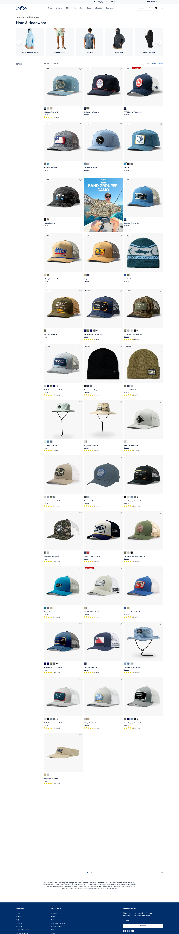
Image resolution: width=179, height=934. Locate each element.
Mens (50, 8)
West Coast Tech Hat (131, 445)
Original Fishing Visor (51, 778)
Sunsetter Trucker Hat (131, 223)
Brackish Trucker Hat (51, 334)
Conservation (110, 8)
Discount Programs (22, 930)
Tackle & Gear (78, 8)
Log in (160, 2)
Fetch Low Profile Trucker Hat (134, 612)
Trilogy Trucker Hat (90, 723)
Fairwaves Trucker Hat (51, 112)
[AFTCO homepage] (21, 8)
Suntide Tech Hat (49, 223)
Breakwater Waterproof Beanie (94, 390)
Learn (89, 8)
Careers (53, 930)
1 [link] (87, 872)
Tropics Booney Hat (50, 445)
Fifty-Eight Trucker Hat (51, 279)
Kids (67, 8)
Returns (18, 917)
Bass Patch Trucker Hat (52, 556)
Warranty (19, 926)
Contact (18, 913)
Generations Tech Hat (91, 167)
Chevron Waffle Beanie (131, 390)
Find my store (152, 2)
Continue (143, 926)
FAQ (17, 920)
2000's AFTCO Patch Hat (92, 556)
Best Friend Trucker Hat (52, 501)
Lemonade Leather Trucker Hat (134, 556)
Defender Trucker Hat (51, 167)
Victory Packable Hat (91, 445)
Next (158, 872)
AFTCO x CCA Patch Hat (92, 612)
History (53, 917)
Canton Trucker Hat (90, 667)
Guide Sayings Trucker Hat (93, 334)
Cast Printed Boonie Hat (132, 667)
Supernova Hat (89, 501)
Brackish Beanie (129, 279)
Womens (59, 8)
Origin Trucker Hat (90, 279)
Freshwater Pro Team (58, 923)
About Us (98, 8)
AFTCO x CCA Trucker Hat (133, 112)
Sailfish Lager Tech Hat (91, 112)
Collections (24, 17)
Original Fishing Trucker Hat (53, 612)
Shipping (19, 923)
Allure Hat (127, 167)
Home (18, 17)
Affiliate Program (56, 926)
